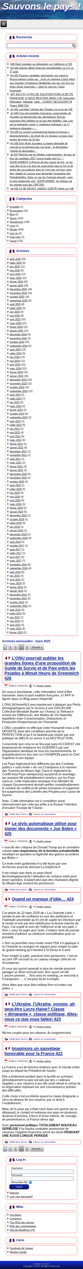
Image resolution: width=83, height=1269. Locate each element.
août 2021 (15, 459)
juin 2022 (15, 428)
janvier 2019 (16, 530)
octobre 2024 (17, 342)
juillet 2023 (16, 398)
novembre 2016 (18, 564)
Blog (12, 214)
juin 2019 (15, 526)
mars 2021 (15, 462)
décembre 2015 (18, 594)
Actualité (14, 206)
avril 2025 (15, 319)
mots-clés (15, 237)
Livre (12, 225)
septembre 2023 (19, 391)
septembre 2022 (19, 417)
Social (13, 240)
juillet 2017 (16, 553)
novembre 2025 (18, 293)
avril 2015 (15, 624)
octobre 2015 (17, 602)
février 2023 (16, 409)
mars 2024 (15, 368)
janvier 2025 (16, 330)
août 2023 (15, 394)
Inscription (15, 1214)
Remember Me (19, 1182)
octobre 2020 (17, 481)
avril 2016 (15, 579)
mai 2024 (15, 361)
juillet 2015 (16, 613)
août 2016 (15, 572)
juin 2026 (15, 266)
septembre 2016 (19, 568)
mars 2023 (15, 406)
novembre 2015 (18, 598)
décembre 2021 (18, 451)
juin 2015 (15, 617)
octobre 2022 (17, 413)
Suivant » (37, 647)
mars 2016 (15, 583)
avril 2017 (15, 557)
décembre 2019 (18, 515)
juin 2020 (15, 492)
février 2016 (16, 587)
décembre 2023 (18, 379)
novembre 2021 (18, 455)
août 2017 (15, 549)
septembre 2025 (19, 300)
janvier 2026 (16, 285)
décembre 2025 (18, 289)
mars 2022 (15, 440)
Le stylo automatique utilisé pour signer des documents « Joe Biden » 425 (40, 828)
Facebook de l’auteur (21, 1248)
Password (16, 1175)
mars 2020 (15, 504)
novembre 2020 (18, 477)
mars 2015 (15, 628)
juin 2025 (15, 311)
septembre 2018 (19, 538)
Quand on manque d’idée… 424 (43, 899)
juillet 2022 (16, 425)
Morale (13, 229)
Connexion (15, 1218)
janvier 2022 (16, 447)
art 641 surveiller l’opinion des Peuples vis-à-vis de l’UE (41, 109)
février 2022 (16, 443)
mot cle (14, 233)
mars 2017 (15, 560)
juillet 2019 (16, 523)
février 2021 (16, 466)
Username (17, 1168)
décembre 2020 (18, 474)
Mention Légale (18, 1252)
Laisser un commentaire (44, 814)
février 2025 (16, 326)
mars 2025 (15, 323)
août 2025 (15, 304)
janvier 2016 (16, 590)
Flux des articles (22, 1222)
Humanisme (16, 221)
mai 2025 (15, 315)
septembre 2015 (19, 606)
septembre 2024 (19, 345)
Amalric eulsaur (44, 686)
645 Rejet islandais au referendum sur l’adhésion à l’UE (41, 64)
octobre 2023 (17, 387)
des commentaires (23, 1226)
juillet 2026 (16, 262)
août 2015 (15, 609)
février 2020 (16, 507)
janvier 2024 (16, 376)
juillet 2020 (16, 489)
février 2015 (16, 632)
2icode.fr (46, 1264)
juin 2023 (15, 402)
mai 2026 (15, 270)
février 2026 (16, 281)
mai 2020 (15, 496)
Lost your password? (21, 1196)
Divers (13, 218)
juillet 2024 (16, 353)
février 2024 (16, 372)
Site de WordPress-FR (22, 1230)
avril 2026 (15, 274)
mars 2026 (15, 278)
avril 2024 (15, 364)
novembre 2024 (18, 338)
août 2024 (15, 349)
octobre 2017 (17, 545)
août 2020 (15, 485)
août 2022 (15, 421)
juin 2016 (15, 575)
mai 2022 (15, 432)
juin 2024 (15, 357)
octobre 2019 (17, 519)
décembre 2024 (18, 334)
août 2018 (15, 542)
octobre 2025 (17, 296)
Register (14, 1192)
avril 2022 (15, 436)
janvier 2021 (16, 470)
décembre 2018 (18, 534)
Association (16, 210)
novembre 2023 (18, 383)
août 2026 (15, 259)
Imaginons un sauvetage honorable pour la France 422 (33, 1051)
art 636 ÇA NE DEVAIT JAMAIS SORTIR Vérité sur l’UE (42, 188)
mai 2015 (15, 621)
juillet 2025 (16, 308)
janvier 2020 (16, 511)
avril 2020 (15, 500)
